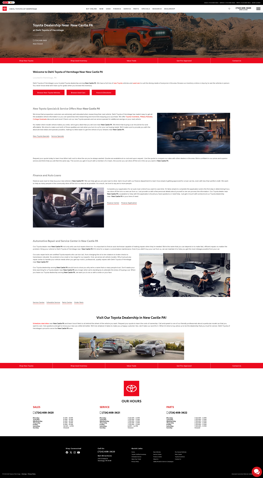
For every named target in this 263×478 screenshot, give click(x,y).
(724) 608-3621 (111, 412)
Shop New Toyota (26, 60)
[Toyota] (5, 9)
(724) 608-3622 (177, 412)
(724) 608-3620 (243, 8)
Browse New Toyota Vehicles (48, 92)
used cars (136, 83)
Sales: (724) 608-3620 (211, 2)
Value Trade (131, 60)
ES (12, 2)
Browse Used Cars (78, 92)
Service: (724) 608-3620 (227, 2)
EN (6, 2)
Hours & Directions (103, 92)
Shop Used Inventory (79, 60)
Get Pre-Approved (184, 60)
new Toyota (118, 83)
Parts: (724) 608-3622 (243, 2)
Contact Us (236, 60)
